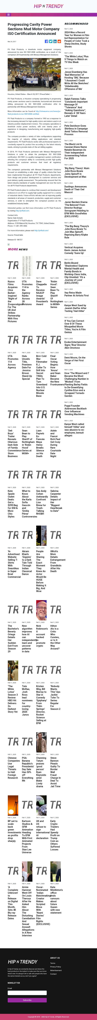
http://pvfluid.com (22, 211)
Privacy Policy (55, 967)
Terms (52, 963)
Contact (53, 974)
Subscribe (27, 1000)
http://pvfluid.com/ (41, 230)
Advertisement (56, 970)
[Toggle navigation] (8, 14)
